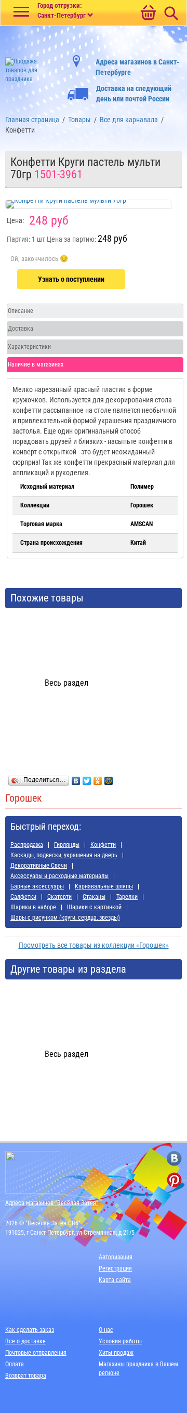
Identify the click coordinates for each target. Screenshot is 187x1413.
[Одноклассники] (97, 778)
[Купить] (39, 258)
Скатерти (59, 896)
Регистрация (115, 1268)
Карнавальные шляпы (104, 886)
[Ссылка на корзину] (148, 13)
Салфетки (23, 896)
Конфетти (103, 844)
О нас (106, 1329)
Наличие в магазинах (35, 364)
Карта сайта (115, 1280)
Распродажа (26, 844)
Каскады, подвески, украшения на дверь (63, 855)
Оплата (14, 1364)
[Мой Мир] (108, 778)
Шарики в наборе (33, 907)
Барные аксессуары (37, 886)
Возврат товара (25, 1375)
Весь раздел (66, 683)
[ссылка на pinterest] (174, 1179)
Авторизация (115, 1257)
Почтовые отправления (35, 1352)
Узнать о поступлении (71, 279)
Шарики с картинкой (94, 907)
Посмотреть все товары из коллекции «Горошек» (94, 945)
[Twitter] (87, 778)
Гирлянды (66, 844)
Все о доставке (25, 1341)
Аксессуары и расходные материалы (59, 876)
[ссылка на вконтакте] (174, 1158)
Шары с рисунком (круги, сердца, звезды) (65, 917)
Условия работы (120, 1341)
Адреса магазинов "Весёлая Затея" (51, 1203)
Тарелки (127, 896)
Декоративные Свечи (38, 865)
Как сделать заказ (29, 1329)
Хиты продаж (116, 1352)
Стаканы (94, 896)
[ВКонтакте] (76, 778)
